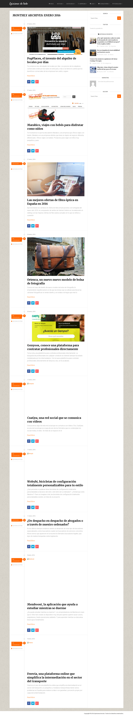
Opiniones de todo (19, 4)
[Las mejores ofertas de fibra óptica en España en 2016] (55, 179)
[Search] (119, 18)
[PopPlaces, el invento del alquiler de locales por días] (55, 41)
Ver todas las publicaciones (106, 81)
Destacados (70, 3)
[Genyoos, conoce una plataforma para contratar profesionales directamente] (55, 328)
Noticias (59, 3)
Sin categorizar (16, 29)
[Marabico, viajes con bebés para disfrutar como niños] (55, 107)
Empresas (83, 3)
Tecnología (117, 3)
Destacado (15, 163)
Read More (31, 76)
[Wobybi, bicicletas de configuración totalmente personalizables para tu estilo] (55, 465)
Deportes (113, 46)
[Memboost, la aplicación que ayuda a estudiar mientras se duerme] (55, 579)
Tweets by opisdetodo (96, 28)
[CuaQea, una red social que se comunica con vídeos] (55, 398)
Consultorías (104, 3)
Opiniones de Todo (17, 33)
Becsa (111, 54)
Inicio (52, 3)
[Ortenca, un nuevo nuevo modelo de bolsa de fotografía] (55, 256)
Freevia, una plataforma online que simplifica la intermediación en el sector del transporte (54, 677)
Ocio (92, 3)
